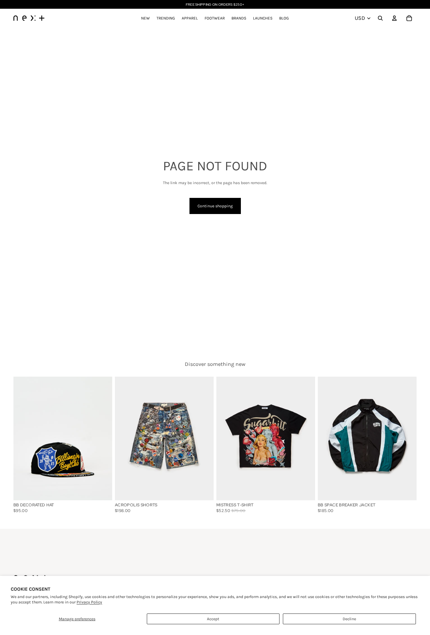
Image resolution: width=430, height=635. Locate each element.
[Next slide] (102, 438)
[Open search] (380, 18)
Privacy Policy (89, 602)
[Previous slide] (23, 438)
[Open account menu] (394, 18)
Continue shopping (215, 206)
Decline (349, 619)
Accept (213, 619)
